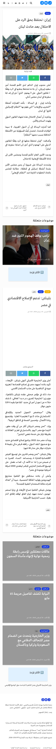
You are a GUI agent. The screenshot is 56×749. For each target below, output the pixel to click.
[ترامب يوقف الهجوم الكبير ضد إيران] (28, 245)
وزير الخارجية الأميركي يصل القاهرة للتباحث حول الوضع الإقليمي (28, 685)
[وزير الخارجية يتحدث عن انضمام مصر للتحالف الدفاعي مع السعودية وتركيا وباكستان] (28, 645)
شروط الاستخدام (47, 748)
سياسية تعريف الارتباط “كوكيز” (19, 748)
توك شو (38, 589)
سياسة (47, 13)
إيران (41, 13)
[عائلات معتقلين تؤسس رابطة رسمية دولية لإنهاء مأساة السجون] (28, 561)
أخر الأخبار (45, 547)
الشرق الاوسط (44, 231)
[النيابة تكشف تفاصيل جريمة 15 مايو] (28, 603)
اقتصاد (47, 292)
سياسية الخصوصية (35, 748)
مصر (34, 292)
